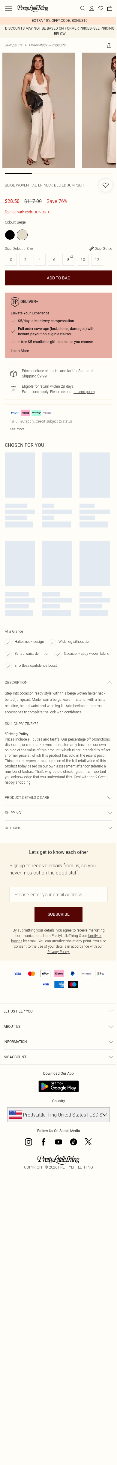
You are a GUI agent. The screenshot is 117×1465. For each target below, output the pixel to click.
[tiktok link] (73, 1142)
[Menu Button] (8, 8)
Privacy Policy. (58, 951)
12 (97, 259)
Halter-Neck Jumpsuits (47, 45)
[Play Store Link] (58, 1086)
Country (58, 1101)
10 (83, 259)
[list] (58, 20)
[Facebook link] (43, 1142)
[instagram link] (28, 1142)
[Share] (109, 45)
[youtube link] (58, 1142)
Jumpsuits (13, 45)
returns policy (84, 391)
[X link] (88, 1142)
